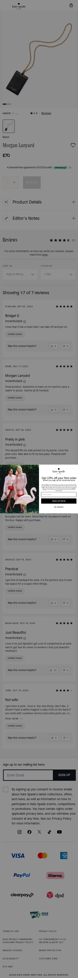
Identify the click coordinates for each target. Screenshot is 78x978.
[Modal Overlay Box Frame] (39, 489)
